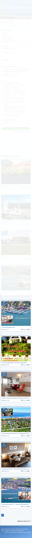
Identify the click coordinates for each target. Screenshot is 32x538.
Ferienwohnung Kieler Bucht (20, 300)
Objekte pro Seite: (22, 521)
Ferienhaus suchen (10, 529)
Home (2, 529)
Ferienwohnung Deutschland (7, 300)
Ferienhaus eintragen (22, 529)
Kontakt (7, 530)
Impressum (13, 530)
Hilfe (2, 530)
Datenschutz (20, 530)
